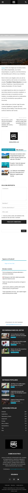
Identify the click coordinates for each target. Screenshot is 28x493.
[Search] (26, 2)
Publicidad (7, 485)
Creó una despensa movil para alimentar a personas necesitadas (12, 273)
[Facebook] (9, 479)
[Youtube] (18, 479)
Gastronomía (4, 174)
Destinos (6, 35)
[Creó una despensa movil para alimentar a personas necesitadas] (5, 336)
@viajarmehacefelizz (14, 324)
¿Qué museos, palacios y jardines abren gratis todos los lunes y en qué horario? (13, 287)
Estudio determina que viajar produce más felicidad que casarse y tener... (18, 393)
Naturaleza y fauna (15, 352)
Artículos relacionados (8, 149)
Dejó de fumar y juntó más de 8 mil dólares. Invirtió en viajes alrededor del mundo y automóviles (7, 123)
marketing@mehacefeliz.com (17, 469)
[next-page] (5, 180)
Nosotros (13, 485)
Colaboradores (19, 485)
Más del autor (19, 149)
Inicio (2, 35)
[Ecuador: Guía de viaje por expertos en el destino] (5, 165)
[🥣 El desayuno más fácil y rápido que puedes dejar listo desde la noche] (5, 343)
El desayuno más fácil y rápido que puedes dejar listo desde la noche (13, 278)
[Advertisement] (14, 19)
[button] (2, 2)
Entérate (12, 387)
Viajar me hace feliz (9, 263)
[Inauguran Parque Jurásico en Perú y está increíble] (5, 401)
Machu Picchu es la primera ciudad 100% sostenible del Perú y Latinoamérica (21, 122)
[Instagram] (14, 479)
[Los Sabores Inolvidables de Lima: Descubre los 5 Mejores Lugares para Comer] (5, 172)
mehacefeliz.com (7, 64)
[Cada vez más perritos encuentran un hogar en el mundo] (5, 351)
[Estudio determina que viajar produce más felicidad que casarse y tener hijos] (5, 393)
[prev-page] (3, 180)
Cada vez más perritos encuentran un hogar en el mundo (14, 282)
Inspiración (13, 337)
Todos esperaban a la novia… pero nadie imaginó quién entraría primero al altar (14, 292)
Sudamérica (12, 35)
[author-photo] (14, 139)
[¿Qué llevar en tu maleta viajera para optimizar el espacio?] (5, 385)
